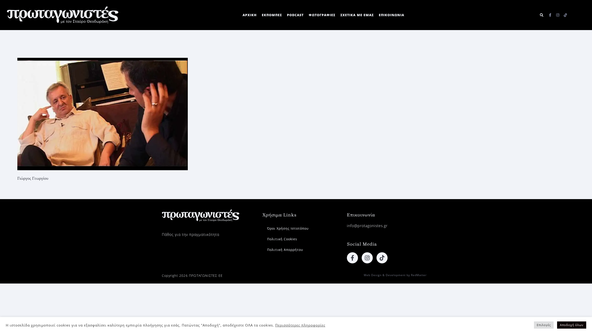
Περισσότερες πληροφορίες (300, 325)
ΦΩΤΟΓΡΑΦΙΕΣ (322, 15)
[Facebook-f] (550, 15)
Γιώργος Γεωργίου (32, 178)
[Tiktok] (565, 15)
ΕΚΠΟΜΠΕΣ (272, 15)
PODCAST (295, 15)
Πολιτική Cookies (282, 239)
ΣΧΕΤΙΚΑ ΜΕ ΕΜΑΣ (357, 15)
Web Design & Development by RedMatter (395, 275)
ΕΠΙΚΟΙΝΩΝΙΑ (391, 15)
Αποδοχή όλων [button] (571, 325)
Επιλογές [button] (544, 325)
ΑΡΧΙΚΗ (250, 15)
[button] (541, 15)
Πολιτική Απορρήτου (285, 249)
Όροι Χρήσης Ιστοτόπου (288, 228)
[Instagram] (557, 15)
